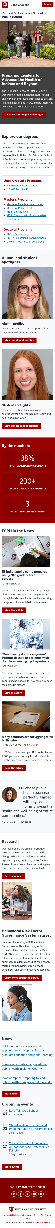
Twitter (14, 1194)
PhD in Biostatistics (18, 234)
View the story (13, 693)
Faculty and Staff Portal (28, 1187)
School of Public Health (24, 15)
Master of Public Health (20, 208)
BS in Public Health (17, 189)
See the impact (14, 876)
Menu (47, 4)
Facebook (21, 1194)
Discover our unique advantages (24, 114)
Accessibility (9, 1215)
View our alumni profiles (19, 340)
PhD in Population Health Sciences (26, 238)
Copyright (9, 1222)
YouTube (34, 1194)
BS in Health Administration (22, 185)
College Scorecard (24, 1215)
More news (11, 1093)
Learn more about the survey (22, 977)
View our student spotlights (21, 426)
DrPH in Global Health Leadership (26, 241)
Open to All (38, 1215)
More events (12, 1166)
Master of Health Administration (25, 204)
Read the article (14, 768)
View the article (14, 610)
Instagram (27, 1194)
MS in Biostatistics (17, 211)
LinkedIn (41, 1194)
